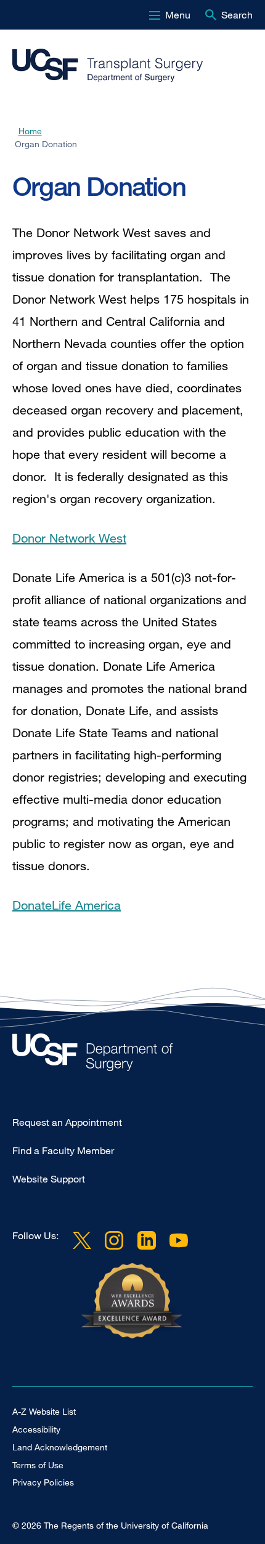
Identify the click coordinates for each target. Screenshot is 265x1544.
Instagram (114, 1240)
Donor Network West (69, 538)
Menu (177, 15)
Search (237, 15)
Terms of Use (37, 1465)
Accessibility (36, 1429)
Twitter (82, 1240)
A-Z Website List (44, 1411)
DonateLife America (66, 905)
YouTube (178, 1240)
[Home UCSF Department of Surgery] (132, 1055)
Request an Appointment (67, 1122)
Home (30, 131)
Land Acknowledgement (59, 1447)
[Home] (127, 66)
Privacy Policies (43, 1482)
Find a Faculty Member (63, 1150)
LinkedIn (146, 1240)
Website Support (48, 1179)
